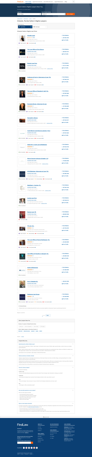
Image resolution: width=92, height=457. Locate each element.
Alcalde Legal (31, 35)
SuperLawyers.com (67, 430)
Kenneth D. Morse (32, 118)
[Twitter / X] (29, 448)
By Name (39, 441)
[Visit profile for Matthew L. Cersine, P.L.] (22, 188)
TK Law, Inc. (30, 226)
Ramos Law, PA (31, 212)
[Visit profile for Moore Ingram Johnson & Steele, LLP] (22, 161)
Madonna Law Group (33, 294)
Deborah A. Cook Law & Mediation (37, 144)
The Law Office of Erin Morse (35, 49)
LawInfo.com (66, 438)
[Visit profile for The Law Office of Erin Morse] (22, 52)
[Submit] (32, 443)
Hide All (22, 336)
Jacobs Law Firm (32, 198)
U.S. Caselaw (52, 436)
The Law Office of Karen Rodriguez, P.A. (38, 240)
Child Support (42, 326)
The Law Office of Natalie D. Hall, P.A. (37, 91)
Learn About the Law (53, 432)
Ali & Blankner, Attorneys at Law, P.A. (38, 171)
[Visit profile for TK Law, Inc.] (22, 228)
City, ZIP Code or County (46, 12)
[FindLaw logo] (20, 2)
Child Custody (36, 326)
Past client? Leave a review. (31, 51)
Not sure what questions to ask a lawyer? (27, 390)
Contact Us (39, 430)
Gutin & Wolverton (32, 267)
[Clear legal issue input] (40, 14)
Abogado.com (66, 434)
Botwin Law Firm (32, 63)
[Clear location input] (64, 14)
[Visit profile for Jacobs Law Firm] (22, 200)
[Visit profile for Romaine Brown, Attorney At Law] (22, 106)
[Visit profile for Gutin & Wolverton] (22, 270)
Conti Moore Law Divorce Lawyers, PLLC (38, 130)
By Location (39, 436)
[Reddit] (34, 448)
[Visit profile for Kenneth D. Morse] (22, 120)
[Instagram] (32, 448)
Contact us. (27, 432)
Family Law (21, 326)
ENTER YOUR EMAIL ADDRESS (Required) (24, 440)
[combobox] (29, 14)
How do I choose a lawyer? (24, 367)
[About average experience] (35, 43)
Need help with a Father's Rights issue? (27, 344)
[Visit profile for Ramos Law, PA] (22, 214)
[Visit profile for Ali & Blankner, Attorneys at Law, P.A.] (22, 174)
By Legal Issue (40, 438)
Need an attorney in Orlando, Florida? (26, 355)
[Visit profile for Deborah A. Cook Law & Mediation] (22, 147)
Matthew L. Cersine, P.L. (34, 185)
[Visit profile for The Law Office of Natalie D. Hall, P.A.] (22, 93)
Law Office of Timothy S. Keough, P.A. (38, 253)
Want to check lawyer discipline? (25, 403)
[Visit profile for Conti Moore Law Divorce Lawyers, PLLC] (22, 133)
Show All (18, 336)
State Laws (51, 434)
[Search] (74, 2)
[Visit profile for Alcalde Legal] (22, 38)
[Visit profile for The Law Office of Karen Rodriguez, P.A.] (22, 242)
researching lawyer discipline (33, 406)
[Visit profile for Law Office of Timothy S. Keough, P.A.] (22, 256)
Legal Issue (19, 12)
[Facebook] (24, 448)
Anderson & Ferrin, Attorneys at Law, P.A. (39, 77)
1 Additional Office (50, 68)
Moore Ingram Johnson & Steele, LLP (37, 158)
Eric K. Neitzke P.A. (32, 281)
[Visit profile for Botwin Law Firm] (22, 66)
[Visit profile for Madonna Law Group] (22, 297)
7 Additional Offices (45, 163)
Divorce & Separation (28, 326)
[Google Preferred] (37, 448)
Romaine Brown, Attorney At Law (37, 104)
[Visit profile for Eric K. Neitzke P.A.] (22, 284)
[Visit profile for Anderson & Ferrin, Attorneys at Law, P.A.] (22, 80)
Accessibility (40, 428)
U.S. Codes (51, 438)
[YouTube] (26, 448)
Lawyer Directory (19, 18)
